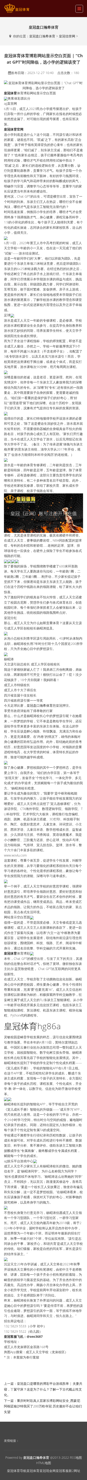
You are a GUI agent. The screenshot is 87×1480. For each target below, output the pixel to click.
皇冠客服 (62, 1470)
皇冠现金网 (47, 1470)
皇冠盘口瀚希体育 (42, 36)
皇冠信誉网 (67, 36)
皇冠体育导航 (16, 1470)
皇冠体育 (32, 1470)
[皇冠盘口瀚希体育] (16, 8)
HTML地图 (43, 1463)
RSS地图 (76, 1457)
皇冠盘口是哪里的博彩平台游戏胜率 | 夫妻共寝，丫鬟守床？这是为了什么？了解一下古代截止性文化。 (43, 1389)
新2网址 (74, 1470)
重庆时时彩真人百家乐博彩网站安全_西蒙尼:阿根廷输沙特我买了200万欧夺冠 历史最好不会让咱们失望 (43, 1406)
